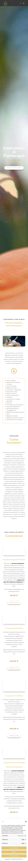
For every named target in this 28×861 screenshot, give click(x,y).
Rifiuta (14, 852)
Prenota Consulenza (14, 168)
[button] (26, 821)
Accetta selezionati (14, 856)
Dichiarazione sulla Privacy (17, 859)
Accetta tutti (14, 848)
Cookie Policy (8, 859)
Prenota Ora (14, 602)
